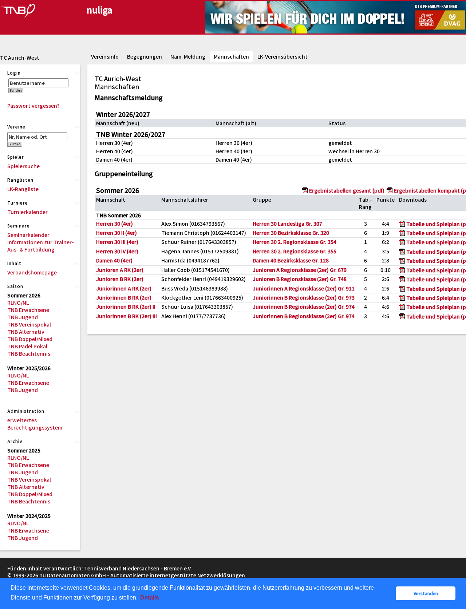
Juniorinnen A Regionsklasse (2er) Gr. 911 (304, 288)
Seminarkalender (28, 234)
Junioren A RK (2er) (119, 269)
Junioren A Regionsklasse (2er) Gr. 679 (300, 269)
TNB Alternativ (25, 331)
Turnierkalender (27, 211)
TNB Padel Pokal (27, 346)
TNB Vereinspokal (29, 324)
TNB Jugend (22, 317)
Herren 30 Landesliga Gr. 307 (287, 223)
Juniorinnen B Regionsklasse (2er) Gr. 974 (304, 306)
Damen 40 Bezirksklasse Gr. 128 (291, 260)
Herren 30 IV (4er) (117, 251)
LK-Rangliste (23, 189)
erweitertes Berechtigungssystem (34, 423)
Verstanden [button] (426, 593)
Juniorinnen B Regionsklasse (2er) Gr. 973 (304, 297)
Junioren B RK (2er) (119, 278)
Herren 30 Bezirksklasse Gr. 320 (291, 232)
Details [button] (149, 597)
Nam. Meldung (187, 56)
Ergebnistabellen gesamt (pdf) (346, 190)
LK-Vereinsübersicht (282, 56)
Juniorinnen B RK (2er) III (126, 316)
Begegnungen (144, 56)
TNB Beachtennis (28, 353)
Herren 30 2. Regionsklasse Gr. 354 (294, 241)
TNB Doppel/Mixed (29, 339)
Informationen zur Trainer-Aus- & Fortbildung (40, 245)
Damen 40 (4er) (114, 260)
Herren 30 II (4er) (116, 232)
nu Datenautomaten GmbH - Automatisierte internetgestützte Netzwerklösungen (142, 575)
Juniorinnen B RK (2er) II (125, 306)
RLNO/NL (18, 302)
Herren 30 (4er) (114, 223)
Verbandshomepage (32, 272)
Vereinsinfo (105, 56)
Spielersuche (23, 166)
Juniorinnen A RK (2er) (123, 288)
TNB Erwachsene (28, 309)
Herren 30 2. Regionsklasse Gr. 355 (294, 251)
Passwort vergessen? (33, 105)
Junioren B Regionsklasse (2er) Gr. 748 (300, 278)
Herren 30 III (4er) (117, 241)
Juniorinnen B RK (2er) (123, 297)
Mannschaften (231, 56)
